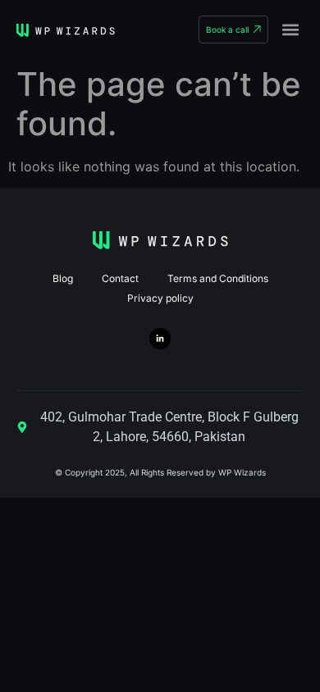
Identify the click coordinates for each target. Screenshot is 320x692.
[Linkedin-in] (160, 338)
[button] (290, 29)
